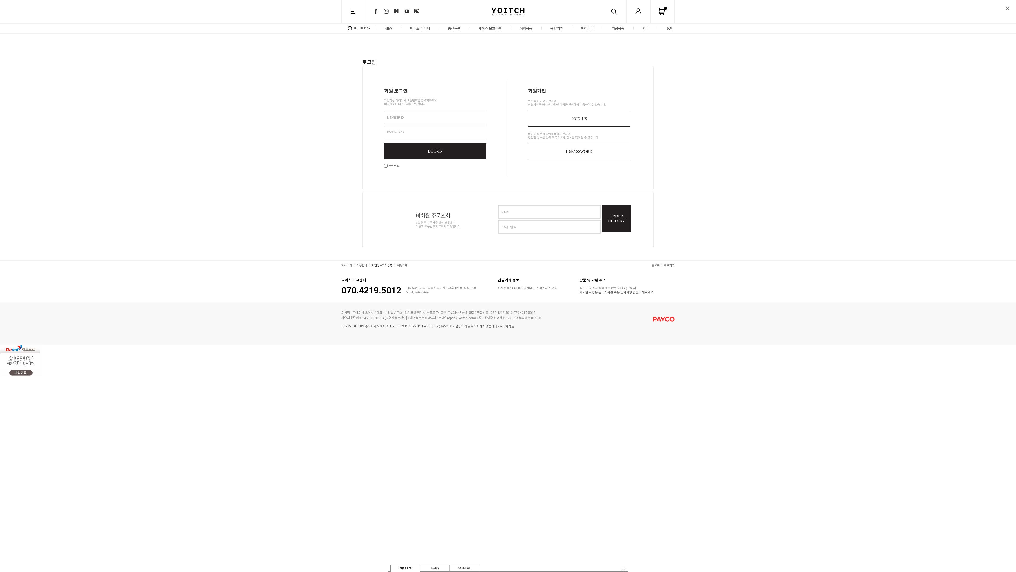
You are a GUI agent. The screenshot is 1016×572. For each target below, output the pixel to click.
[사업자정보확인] (396, 318)
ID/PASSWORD (579, 151)
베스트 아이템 (420, 28)
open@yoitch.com (461, 318)
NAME (505, 212)
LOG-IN (435, 151)
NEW (388, 28)
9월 (669, 28)
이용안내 (361, 265)
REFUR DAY (361, 28)
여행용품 (526, 28)
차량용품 (618, 28)
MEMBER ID (395, 117)
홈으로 (656, 265)
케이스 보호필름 (490, 28)
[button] (672, 28)
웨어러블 (587, 28)
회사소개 (346, 265)
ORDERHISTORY (616, 218)
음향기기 (556, 28)
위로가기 (669, 265)
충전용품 (454, 28)
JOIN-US (579, 119)
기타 (645, 28)
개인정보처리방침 (382, 265)
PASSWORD (395, 132)
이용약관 (402, 265)
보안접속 (393, 166)
